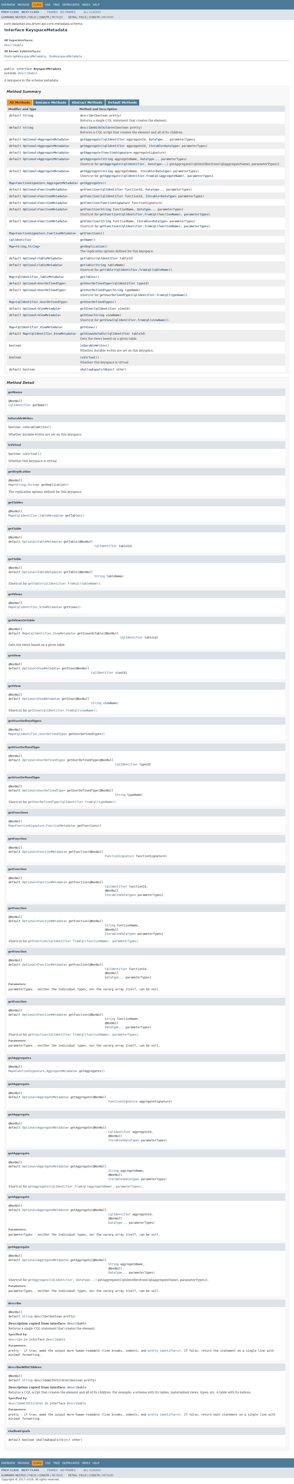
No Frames (68, 12)
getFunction (89, 189)
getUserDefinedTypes (96, 302)
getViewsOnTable (93, 333)
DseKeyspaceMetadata (65, 56)
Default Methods (122, 102)
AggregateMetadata (53, 139)
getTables (88, 277)
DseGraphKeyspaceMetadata (25, 56)
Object (109, 369)
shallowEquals (91, 369)
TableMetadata (49, 258)
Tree (56, 4)
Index (86, 4)
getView (86, 308)
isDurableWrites (93, 345)
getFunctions (90, 233)
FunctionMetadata (52, 189)
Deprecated (70, 4)
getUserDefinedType (95, 283)
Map (11, 183)
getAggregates (91, 183)
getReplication (92, 246)
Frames (52, 12)
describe (87, 115)
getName (86, 239)
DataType (156, 139)
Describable (13, 45)
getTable (87, 258)
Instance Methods (51, 102)
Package (23, 4)
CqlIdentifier (113, 139)
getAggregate (90, 139)
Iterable (156, 146)
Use (48, 4)
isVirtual (88, 357)
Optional (30, 139)
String (28, 115)
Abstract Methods (87, 102)
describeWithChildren (97, 127)
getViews (87, 327)
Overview (8, 4)
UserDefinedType (51, 283)
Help (96, 4)
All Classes (92, 12)
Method (57, 17)
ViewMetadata (48, 308)
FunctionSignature (117, 152)
